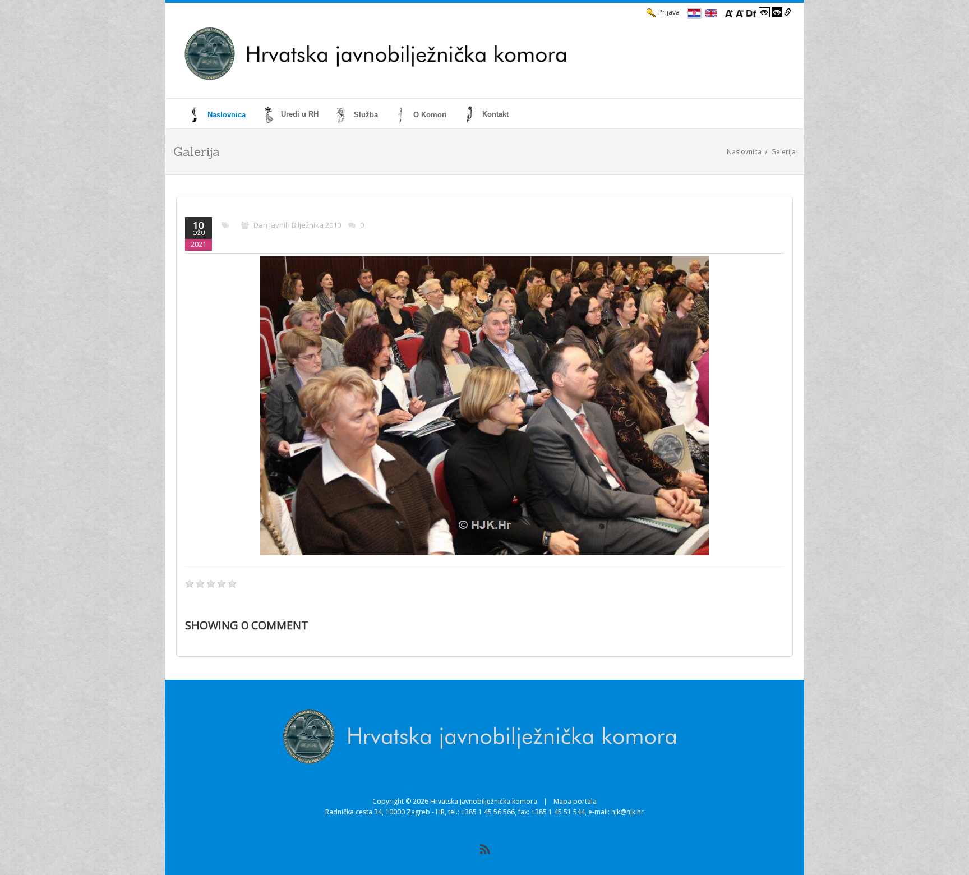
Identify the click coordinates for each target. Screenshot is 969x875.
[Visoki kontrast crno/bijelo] (777, 12)
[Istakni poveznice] (787, 12)
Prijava (669, 12)
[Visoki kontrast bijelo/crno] (764, 12)
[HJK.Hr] (448, 54)
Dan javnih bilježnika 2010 (297, 225)
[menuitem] (218, 114)
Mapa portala (575, 801)
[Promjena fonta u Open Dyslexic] (751, 12)
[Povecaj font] (729, 12)
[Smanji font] (739, 12)
